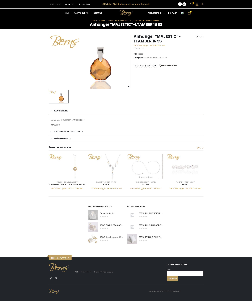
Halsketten (148, 58)
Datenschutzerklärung (103, 272)
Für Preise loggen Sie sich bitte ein (149, 45)
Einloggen (86, 4)
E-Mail (155, 66)
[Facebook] (180, 4)
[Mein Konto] (197, 4)
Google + (150, 66)
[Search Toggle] (202, 4)
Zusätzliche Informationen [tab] (68, 131)
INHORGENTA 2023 (160, 58)
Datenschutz (55, 4)
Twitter (140, 66)
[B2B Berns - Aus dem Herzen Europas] (126, 13)
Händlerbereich (154, 13)
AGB (76, 272)
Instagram (56, 278)
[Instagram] (184, 4)
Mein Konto (70, 4)
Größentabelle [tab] (62, 138)
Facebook (136, 66)
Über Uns (98, 13)
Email (169, 269)
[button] (198, 147)
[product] (67, 166)
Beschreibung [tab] (61, 110)
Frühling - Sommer (63, 182)
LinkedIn (145, 66)
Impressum (86, 272)
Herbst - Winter (110, 182)
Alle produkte (80, 13)
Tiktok (60, 278)
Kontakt (172, 13)
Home (66, 13)
